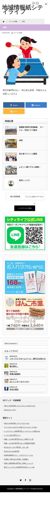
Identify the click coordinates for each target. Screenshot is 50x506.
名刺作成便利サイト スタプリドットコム (18, 455)
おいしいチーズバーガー (19, 382)
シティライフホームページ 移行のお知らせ (28, 359)
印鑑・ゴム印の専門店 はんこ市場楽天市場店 (19, 443)
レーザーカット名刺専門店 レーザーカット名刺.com (22, 431)
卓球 (21, 140)
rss (33, 3)
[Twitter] (20, 480)
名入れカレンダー (10, 410)
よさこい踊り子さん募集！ (30, 167)
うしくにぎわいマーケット (34, 198)
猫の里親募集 (15, 197)
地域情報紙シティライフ (23, 488)
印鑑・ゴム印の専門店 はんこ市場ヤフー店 (18, 439)
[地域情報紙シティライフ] (22, 9)
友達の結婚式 (15, 374)
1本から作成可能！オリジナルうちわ (16, 423)
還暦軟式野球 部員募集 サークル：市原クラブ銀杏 (31, 128)
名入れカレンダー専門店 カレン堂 (16, 447)
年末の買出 (14, 389)
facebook (37, 3)
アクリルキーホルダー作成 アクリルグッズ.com (20, 427)
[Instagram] (30, 480)
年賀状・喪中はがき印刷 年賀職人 (16, 459)
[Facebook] (25, 480)
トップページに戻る (25, 208)
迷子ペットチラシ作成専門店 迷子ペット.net (19, 467)
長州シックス (24, 180)
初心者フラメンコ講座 (28, 154)
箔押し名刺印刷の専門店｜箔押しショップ (18, 463)
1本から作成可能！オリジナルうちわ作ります (19, 406)
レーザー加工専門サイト (12, 435)
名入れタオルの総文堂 (11, 451)
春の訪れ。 (14, 366)
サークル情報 (18, 33)
